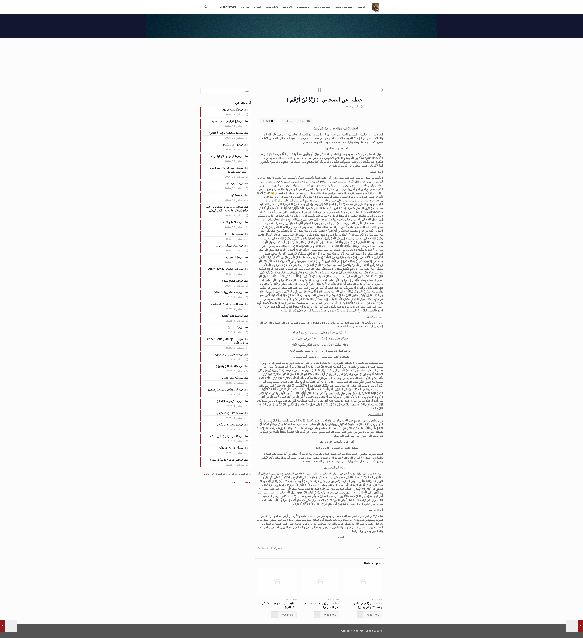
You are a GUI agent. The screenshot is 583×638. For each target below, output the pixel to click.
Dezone (246, 482)
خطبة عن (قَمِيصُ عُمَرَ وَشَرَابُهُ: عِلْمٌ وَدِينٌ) (367, 605)
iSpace (236, 482)
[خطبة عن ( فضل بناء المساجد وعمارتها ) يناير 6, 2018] (8, 626)
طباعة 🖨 (305, 120)
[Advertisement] (291, 60)
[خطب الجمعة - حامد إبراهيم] (375, 7)
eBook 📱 (268, 120)
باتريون (205, 473)
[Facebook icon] (205, 631)
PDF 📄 (288, 120)
